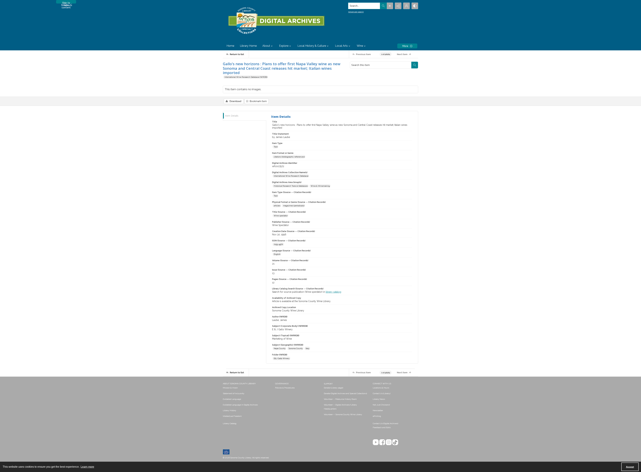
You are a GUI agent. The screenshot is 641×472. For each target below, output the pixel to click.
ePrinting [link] (377, 416)
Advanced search (356, 12)
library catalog (333, 292)
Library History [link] (229, 410)
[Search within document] (414, 65)
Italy (307, 348)
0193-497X (278, 244)
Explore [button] (283, 45)
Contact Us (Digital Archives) (385, 423)
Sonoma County (295, 348)
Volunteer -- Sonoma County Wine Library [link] (343, 414)
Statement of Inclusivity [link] (233, 393)
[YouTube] (376, 442)
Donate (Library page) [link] (333, 388)
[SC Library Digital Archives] (276, 20)
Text (276, 147)
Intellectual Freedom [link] (232, 416)
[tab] (244, 116)
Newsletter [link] (378, 410)
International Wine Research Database (291, 176)
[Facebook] (382, 442)
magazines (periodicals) (293, 205)
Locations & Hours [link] (381, 388)
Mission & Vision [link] (230, 388)
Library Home (248, 45)
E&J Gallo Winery (282, 358)
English (277, 254)
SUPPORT (328, 384)
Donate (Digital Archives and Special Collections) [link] (345, 393)
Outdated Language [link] (232, 399)
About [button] (266, 45)
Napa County (280, 348)
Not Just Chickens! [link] (381, 405)
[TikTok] (395, 442)
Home (230, 45)
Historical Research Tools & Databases (291, 186)
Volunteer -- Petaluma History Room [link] (340, 399)
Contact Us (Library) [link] (381, 393)
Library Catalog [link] (229, 423)
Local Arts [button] (341, 45)
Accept (630, 466)
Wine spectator (281, 215)
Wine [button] (360, 45)
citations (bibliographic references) (289, 157)
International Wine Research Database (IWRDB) (246, 77)
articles (277, 205)
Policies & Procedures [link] (285, 388)
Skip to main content (66, 3)
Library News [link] (379, 399)
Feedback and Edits (382, 427)
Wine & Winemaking (320, 186)
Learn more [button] (87, 466)
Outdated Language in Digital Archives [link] (240, 405)
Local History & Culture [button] (311, 45)
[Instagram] (389, 442)
